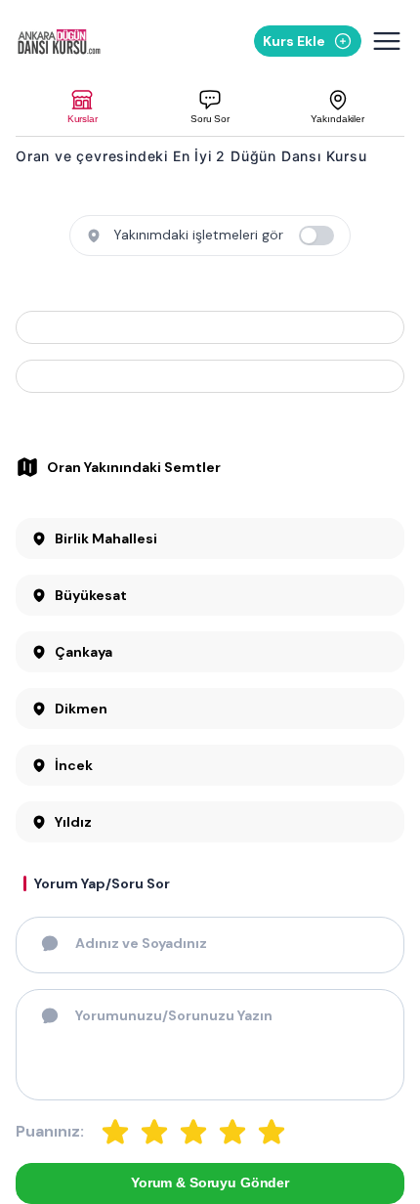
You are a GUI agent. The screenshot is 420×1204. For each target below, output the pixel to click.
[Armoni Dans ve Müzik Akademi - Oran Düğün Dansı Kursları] (210, 327)
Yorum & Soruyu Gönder (210, 1182)
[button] (83, 107)
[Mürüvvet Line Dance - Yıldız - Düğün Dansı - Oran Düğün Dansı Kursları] (210, 376)
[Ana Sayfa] (73, 41)
